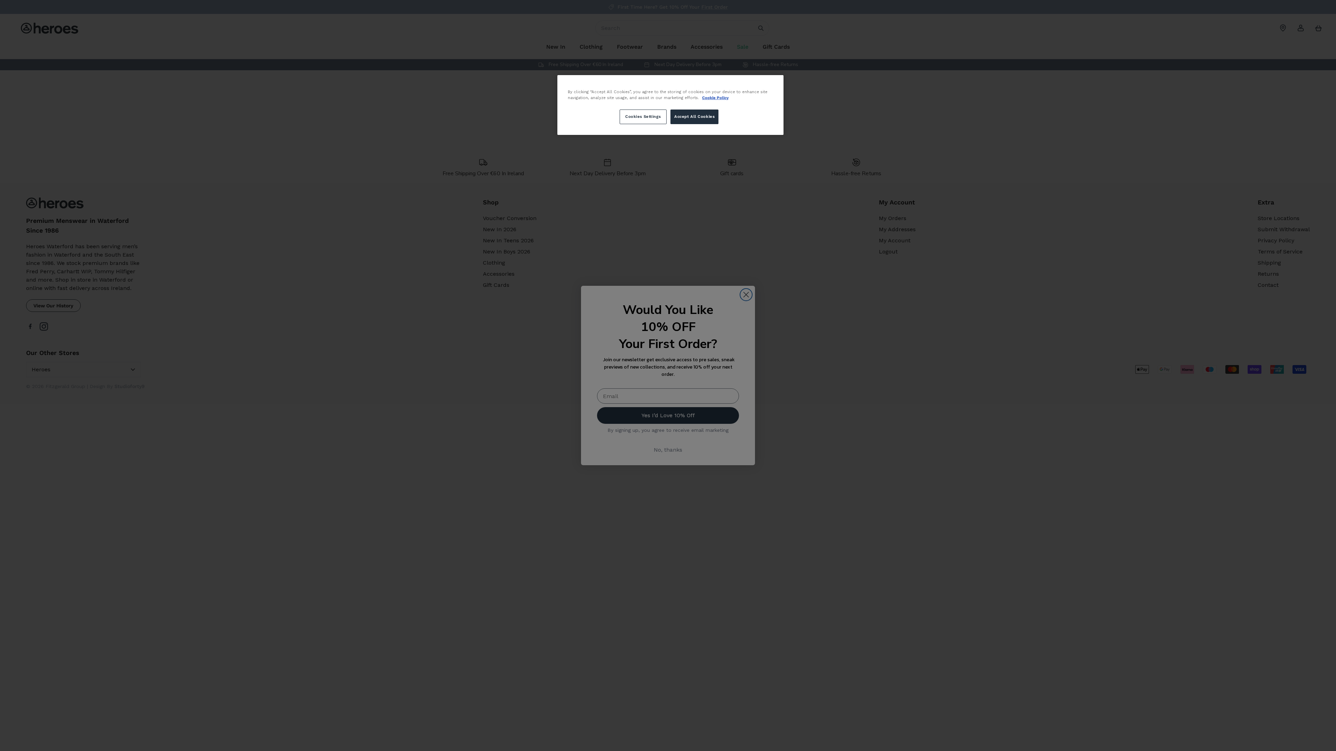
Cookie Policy (715, 97)
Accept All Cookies (694, 116)
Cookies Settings (643, 116)
